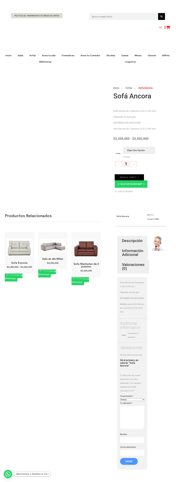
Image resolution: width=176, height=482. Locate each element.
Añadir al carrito (128, 177)
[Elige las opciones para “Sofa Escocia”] (19, 253)
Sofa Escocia (19, 263)
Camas (124, 55)
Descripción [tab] (132, 240)
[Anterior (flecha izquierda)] (5, 241)
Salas (20, 55)
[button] (131, 184)
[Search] (161, 16)
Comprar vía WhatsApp (13, 277)
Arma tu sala (48, 55)
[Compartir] (167, 3)
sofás (118, 153)
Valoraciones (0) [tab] (133, 266)
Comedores (68, 55)
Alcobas (110, 55)
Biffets (166, 55)
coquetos (130, 61)
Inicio (9, 55)
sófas (129, 87)
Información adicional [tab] (132, 252)
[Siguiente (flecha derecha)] (171, 241)
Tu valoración (126, 403)
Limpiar (126, 156)
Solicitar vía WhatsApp (131, 184)
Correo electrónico (128, 447)
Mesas (138, 55)
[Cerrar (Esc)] (173, 3)
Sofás (32, 55)
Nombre (123, 434)
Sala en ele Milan (52, 259)
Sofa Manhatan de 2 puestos (86, 265)
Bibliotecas (45, 61)
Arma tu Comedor (90, 55)
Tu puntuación (127, 396)
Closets (152, 55)
